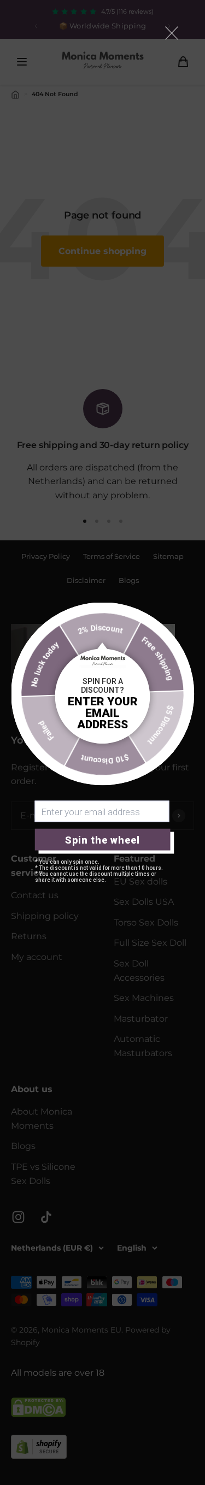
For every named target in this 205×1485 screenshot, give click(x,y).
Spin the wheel (102, 839)
